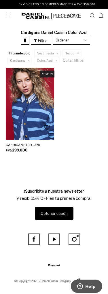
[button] (92, 15)
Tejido (70, 53)
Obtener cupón (54, 213)
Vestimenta (45, 53)
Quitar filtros (73, 60)
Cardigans (17, 60)
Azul (45, 60)
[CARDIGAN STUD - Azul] (30, 104)
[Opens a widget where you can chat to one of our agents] (86, 287)
